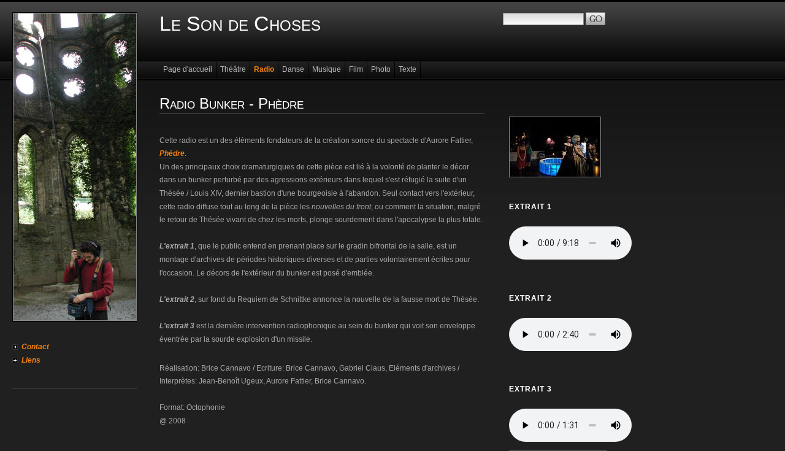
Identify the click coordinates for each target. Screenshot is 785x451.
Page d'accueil (187, 69)
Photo (381, 69)
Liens (30, 360)
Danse (293, 69)
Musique (326, 69)
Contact (35, 346)
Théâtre (233, 69)
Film (356, 69)
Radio (264, 69)
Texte (407, 69)
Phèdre (172, 153)
